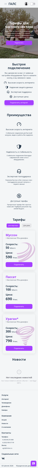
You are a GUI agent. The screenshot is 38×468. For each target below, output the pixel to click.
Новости (5, 423)
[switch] (33, 3)
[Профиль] (26, 4)
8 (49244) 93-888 (7, 440)
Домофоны (6, 406)
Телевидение (6, 403)
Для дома (26, 225)
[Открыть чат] (33, 463)
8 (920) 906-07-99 (8, 442)
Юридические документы (26, 466)
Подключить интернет (19, 103)
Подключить (19, 43)
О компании (6, 427)
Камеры (4, 410)
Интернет (5, 399)
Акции (4, 420)
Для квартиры (13, 225)
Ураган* (12, 319)
